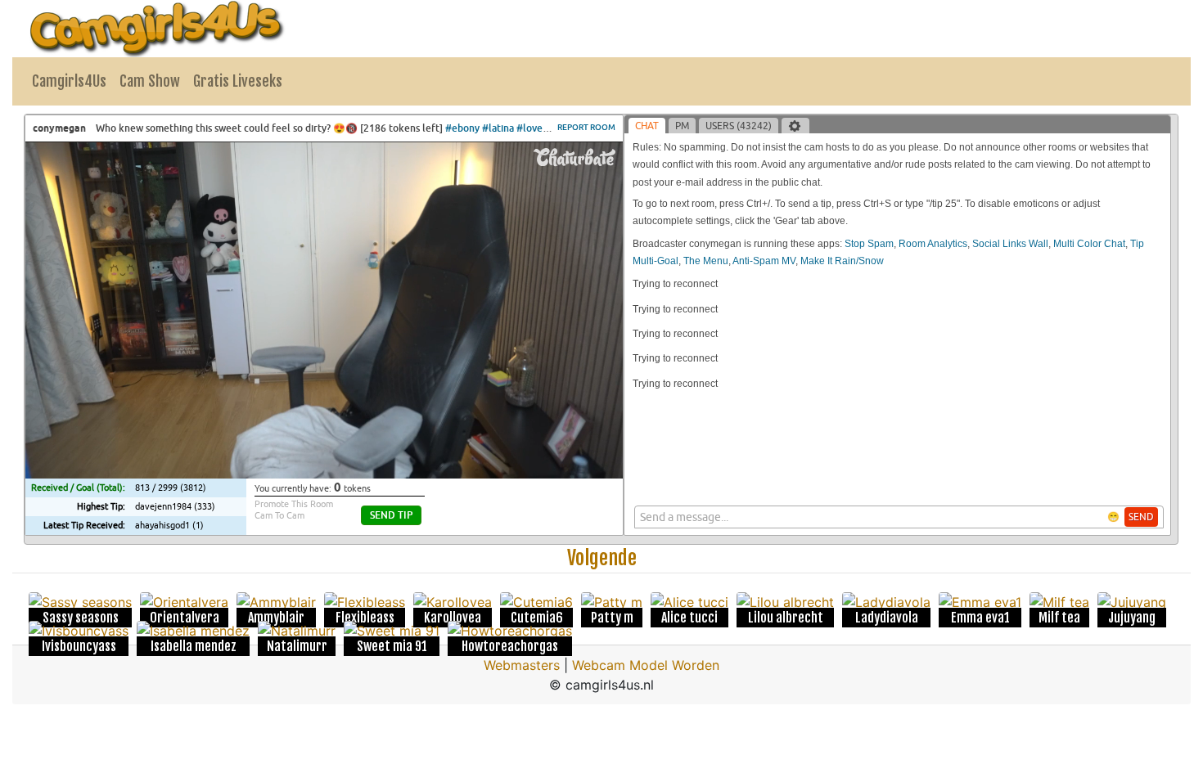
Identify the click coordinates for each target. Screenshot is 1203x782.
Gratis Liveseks (237, 81)
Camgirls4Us (69, 81)
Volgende (602, 558)
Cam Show (149, 81)
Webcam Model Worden (645, 665)
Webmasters (522, 665)
